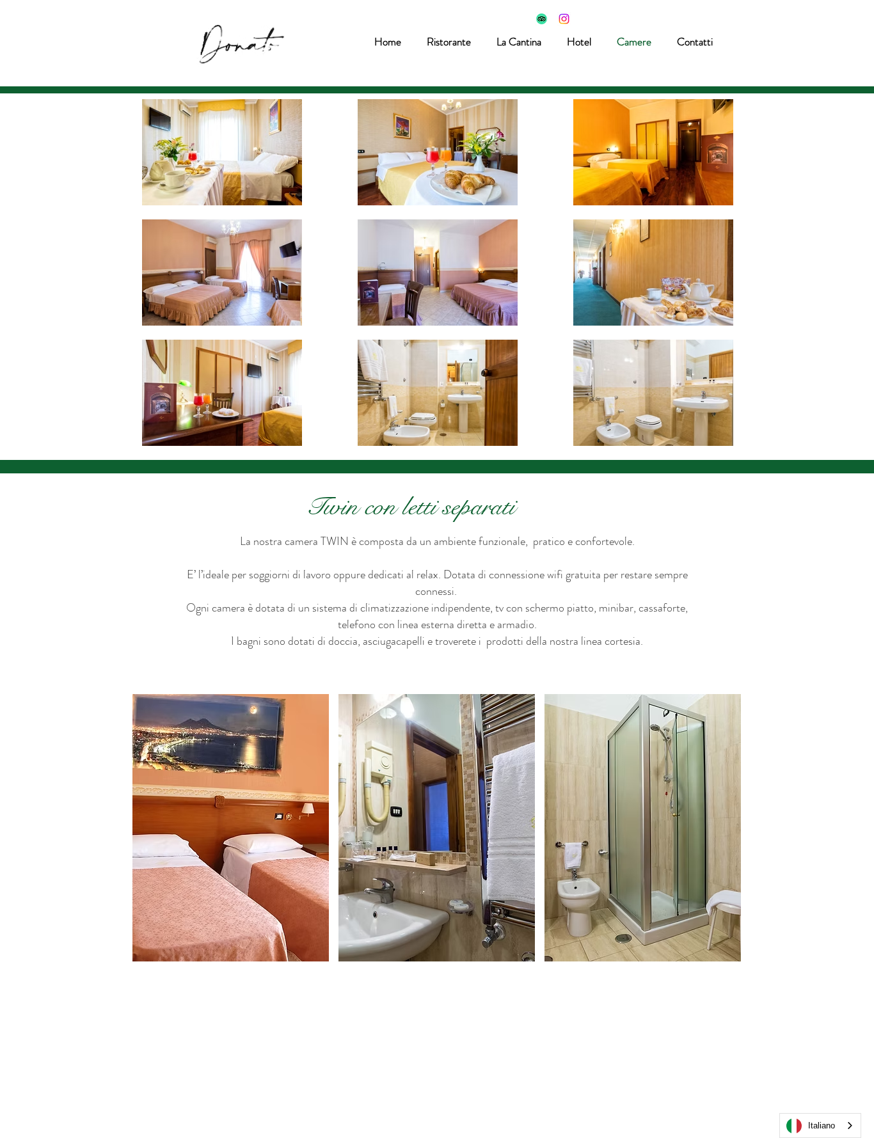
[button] (579, 42)
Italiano (821, 1125)
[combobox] (820, 1125)
